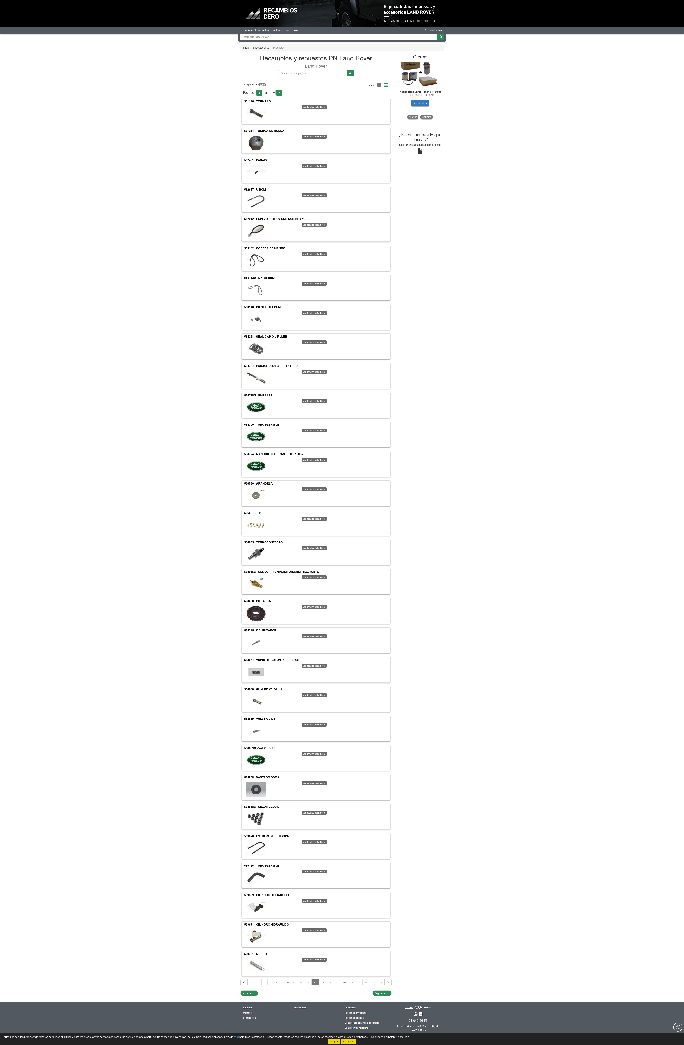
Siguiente (382, 993)
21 (380, 982)
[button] (259, 93)
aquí (236, 1037)
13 (322, 982)
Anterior (249, 993)
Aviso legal (350, 1007)
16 (344, 982)
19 (366, 982)
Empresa (247, 30)
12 (315, 982)
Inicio (246, 47)
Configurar (348, 1041)
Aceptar (334, 1041)
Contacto (276, 30)
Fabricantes (262, 30)
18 (358, 982)
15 (337, 982)
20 (373, 982)
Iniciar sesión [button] (435, 30)
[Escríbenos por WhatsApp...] (416, 1014)
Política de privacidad (355, 1012)
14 (329, 982)
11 (307, 982)
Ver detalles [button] (420, 103)
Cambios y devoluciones (357, 1027)
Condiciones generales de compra (362, 1022)
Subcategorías (261, 47)
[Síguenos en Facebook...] (421, 1014)
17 (351, 982)
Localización (292, 30)
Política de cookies (354, 1017)
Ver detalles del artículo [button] (314, 107)
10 (300, 982)
